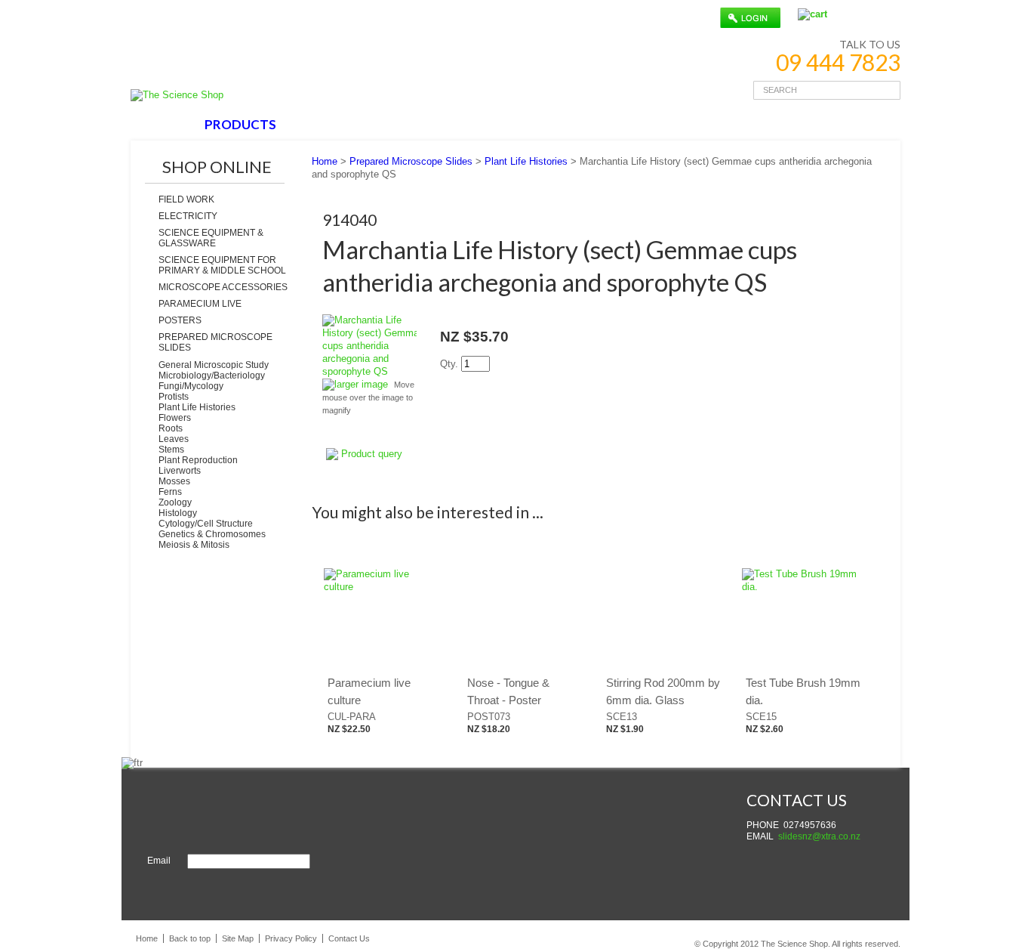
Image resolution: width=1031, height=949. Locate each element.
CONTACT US (509, 124)
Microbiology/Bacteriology (211, 375)
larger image (361, 384)
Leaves (173, 439)
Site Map (238, 938)
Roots (170, 428)
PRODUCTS (240, 124)
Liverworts (179, 470)
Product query (371, 453)
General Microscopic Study (213, 365)
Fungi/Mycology (190, 386)
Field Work (186, 199)
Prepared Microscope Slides (215, 342)
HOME (163, 124)
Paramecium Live (200, 303)
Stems (171, 449)
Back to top (190, 938)
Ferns (170, 492)
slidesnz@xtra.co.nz (819, 836)
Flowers (174, 418)
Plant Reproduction (198, 460)
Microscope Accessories (223, 287)
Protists (173, 396)
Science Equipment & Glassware (210, 238)
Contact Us (349, 938)
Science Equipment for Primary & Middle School (222, 265)
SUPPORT (415, 124)
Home (324, 161)
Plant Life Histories (196, 407)
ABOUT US (330, 124)
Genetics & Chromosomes (212, 534)
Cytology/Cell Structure (205, 523)
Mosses (174, 481)
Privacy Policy (291, 938)
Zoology (175, 502)
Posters (180, 320)
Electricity (187, 216)
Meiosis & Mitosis (193, 544)
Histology (177, 513)
